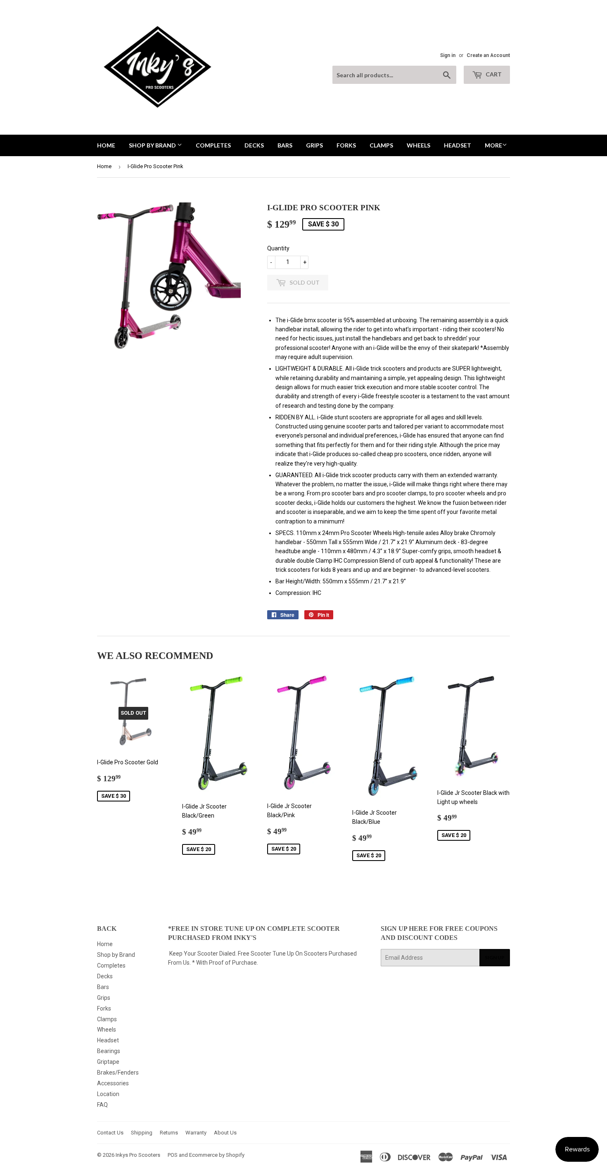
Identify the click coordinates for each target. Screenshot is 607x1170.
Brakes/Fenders (118, 1072)
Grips (314, 145)
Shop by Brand (153, 145)
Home (106, 145)
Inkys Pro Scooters (138, 1155)
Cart (493, 74)
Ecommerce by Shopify (216, 1155)
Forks (346, 145)
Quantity (278, 248)
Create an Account (488, 55)
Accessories (113, 1083)
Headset (457, 145)
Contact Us (110, 1133)
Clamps (381, 145)
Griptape (108, 1061)
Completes (213, 145)
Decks (254, 145)
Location (108, 1094)
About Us (225, 1133)
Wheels (418, 145)
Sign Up (495, 957)
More (493, 145)
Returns (169, 1133)
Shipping (141, 1133)
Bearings (108, 1051)
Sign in (447, 55)
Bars (284, 145)
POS (173, 1155)
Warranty (195, 1133)
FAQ (102, 1104)
